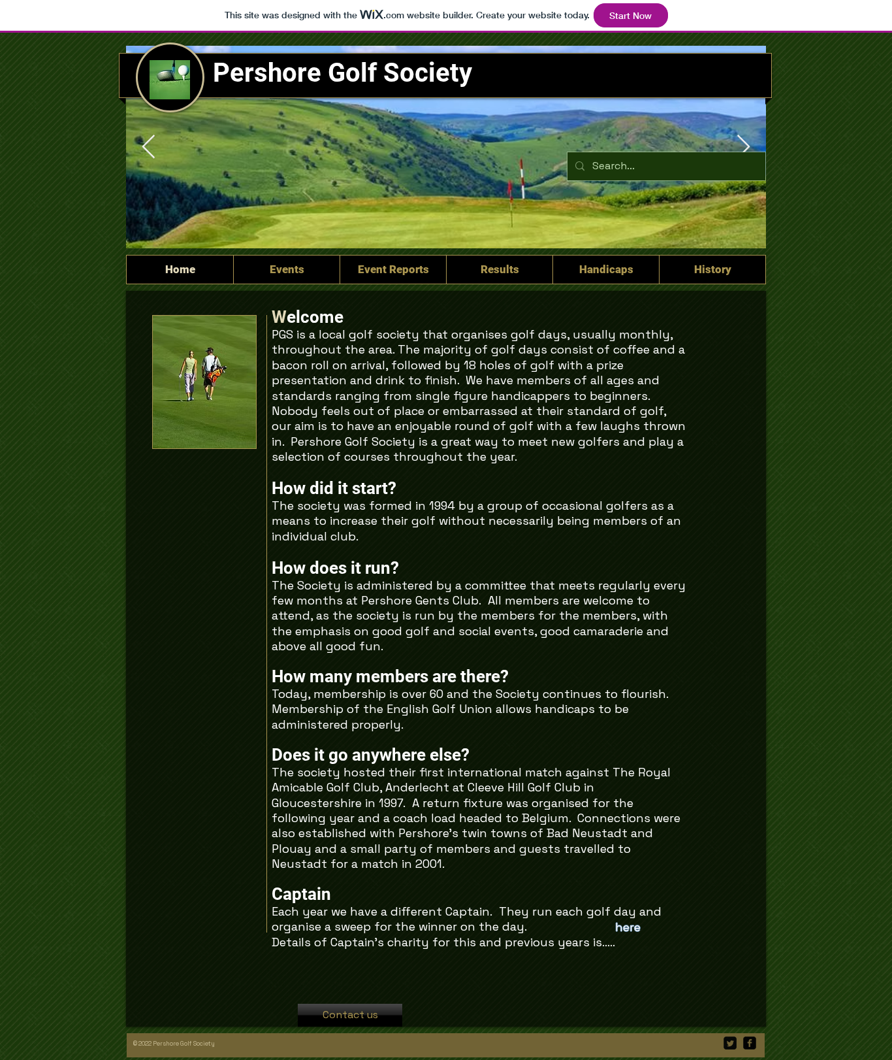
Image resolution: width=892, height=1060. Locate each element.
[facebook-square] (749, 1043)
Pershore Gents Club (420, 600)
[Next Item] (743, 147)
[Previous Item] (148, 147)
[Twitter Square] (730, 1043)
